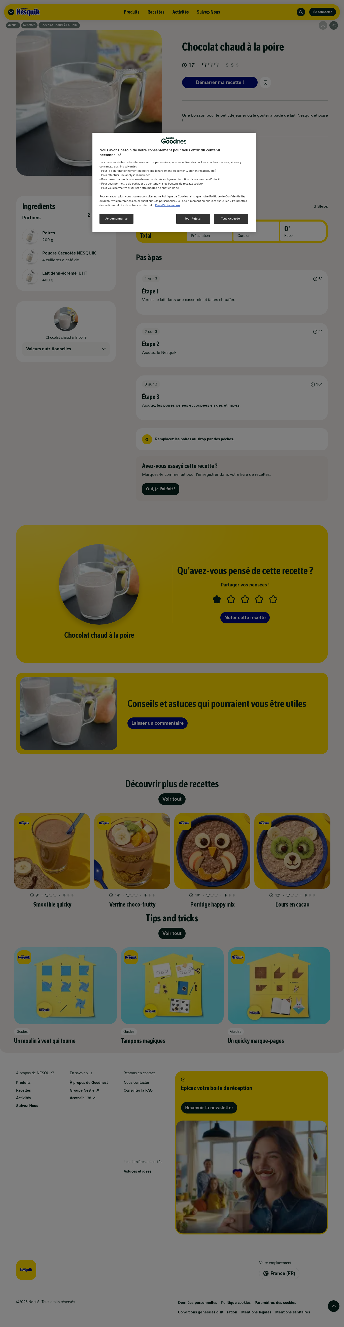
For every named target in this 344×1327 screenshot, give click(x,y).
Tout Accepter (231, 218)
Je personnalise (116, 218)
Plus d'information (167, 205)
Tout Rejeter (193, 218)
